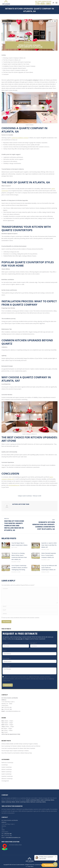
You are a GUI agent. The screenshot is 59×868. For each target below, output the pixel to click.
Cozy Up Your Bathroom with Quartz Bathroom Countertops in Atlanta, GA (49, 567)
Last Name (33, 643)
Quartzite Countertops (7, 776)
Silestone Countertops (7, 778)
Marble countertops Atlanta (8, 802)
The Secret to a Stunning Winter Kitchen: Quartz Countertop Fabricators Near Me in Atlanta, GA (19, 556)
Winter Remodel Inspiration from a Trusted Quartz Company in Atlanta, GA (48, 555)
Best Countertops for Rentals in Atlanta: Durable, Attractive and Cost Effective (21, 746)
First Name (5, 643)
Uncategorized (5, 781)
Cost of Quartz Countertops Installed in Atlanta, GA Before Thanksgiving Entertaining (19, 567)
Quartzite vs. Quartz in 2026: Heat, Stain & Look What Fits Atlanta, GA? (49, 545)
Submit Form (7, 685)
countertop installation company (19, 137)
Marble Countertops (7, 771)
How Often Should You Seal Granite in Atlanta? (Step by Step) (17, 753)
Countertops (5, 765)
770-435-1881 (43, 3)
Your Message (6, 666)
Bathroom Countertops (7, 762)
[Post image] (6, 545)
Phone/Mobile (6, 658)
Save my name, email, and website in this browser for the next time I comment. (21, 617)
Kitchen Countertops (7, 769)
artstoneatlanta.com (14, 485)
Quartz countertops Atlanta (47, 800)
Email (4, 650)
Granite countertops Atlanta (33, 800)
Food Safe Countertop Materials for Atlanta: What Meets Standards (18, 748)
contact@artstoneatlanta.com (12, 711)
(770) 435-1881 (19, 639)
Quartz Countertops (7, 21)
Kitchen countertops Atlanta (23, 802)
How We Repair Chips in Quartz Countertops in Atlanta (19, 544)
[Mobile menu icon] (56, 3)
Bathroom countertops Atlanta (38, 802)
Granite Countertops (7, 767)
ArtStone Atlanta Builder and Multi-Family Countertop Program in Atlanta (20, 743)
